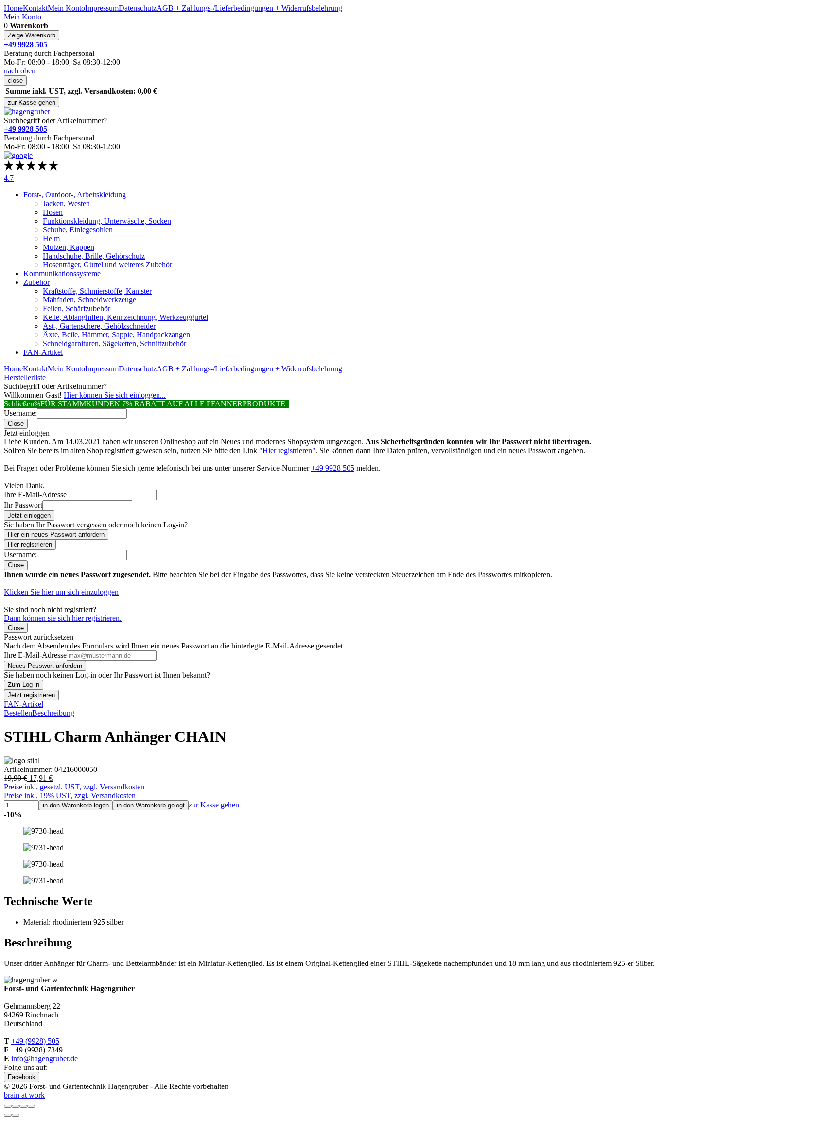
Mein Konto (66, 8)
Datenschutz (138, 8)
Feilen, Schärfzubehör (76, 308)
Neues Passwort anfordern (45, 665)
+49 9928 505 (332, 468)
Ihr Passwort (23, 505)
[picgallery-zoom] (31, 1106)
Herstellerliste (25, 377)
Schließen (19, 404)
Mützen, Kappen (68, 247)
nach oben (19, 71)
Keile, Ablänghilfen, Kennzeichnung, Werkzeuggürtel (125, 317)
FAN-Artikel (43, 352)
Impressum (102, 8)
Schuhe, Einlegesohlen (78, 230)
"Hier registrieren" (287, 450)
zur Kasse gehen (31, 102)
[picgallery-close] (8, 1106)
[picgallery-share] (15, 1106)
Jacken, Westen (66, 203)
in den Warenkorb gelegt (151, 805)
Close (16, 423)
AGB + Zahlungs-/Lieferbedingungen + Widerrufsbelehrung (249, 8)
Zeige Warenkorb (31, 35)
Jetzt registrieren (31, 695)
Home (13, 8)
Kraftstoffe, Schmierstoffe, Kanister (97, 291)
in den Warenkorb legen (76, 805)
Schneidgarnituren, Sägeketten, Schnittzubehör (114, 343)
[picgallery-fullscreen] (23, 1106)
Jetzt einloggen (29, 515)
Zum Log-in (23, 684)
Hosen (53, 212)
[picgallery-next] (15, 1115)
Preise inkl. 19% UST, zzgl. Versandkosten (70, 795)
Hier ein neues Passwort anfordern (56, 534)
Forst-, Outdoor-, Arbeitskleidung (74, 195)
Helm (51, 238)
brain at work (24, 1095)
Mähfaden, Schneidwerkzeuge (89, 300)
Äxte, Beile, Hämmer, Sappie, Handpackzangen (116, 335)
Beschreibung (53, 713)
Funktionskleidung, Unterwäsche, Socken (107, 221)
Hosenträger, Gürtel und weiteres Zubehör (107, 265)
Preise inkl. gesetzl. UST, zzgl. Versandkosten (74, 787)
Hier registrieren (30, 544)
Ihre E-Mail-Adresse (35, 494)
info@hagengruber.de (44, 1058)
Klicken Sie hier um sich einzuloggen (61, 592)
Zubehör (36, 282)
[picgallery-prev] (8, 1115)
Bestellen (18, 713)
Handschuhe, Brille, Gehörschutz (94, 256)
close (15, 80)
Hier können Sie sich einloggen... (115, 395)
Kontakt (35, 8)
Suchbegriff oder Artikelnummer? (55, 120)
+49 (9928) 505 (35, 1041)
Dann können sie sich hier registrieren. (63, 618)
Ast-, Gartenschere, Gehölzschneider (99, 326)
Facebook (21, 1077)
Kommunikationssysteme (62, 273)
